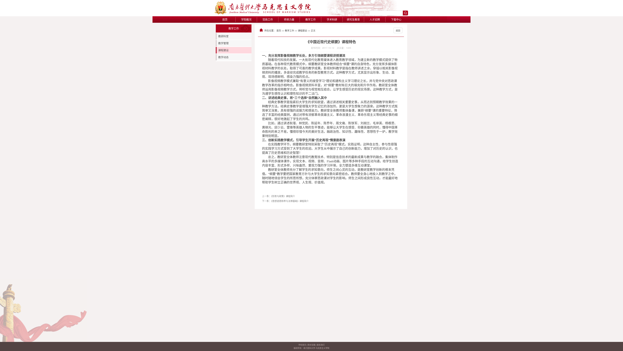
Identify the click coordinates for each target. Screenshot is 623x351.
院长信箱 (311, 344)
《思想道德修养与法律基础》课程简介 (290, 200)
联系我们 (321, 344)
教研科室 (223, 36)
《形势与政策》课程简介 (283, 196)
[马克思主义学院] (263, 13)
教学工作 (289, 30)
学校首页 (302, 344)
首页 (224, 19)
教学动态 (223, 57)
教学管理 (223, 43)
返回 (398, 30)
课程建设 (223, 50)
